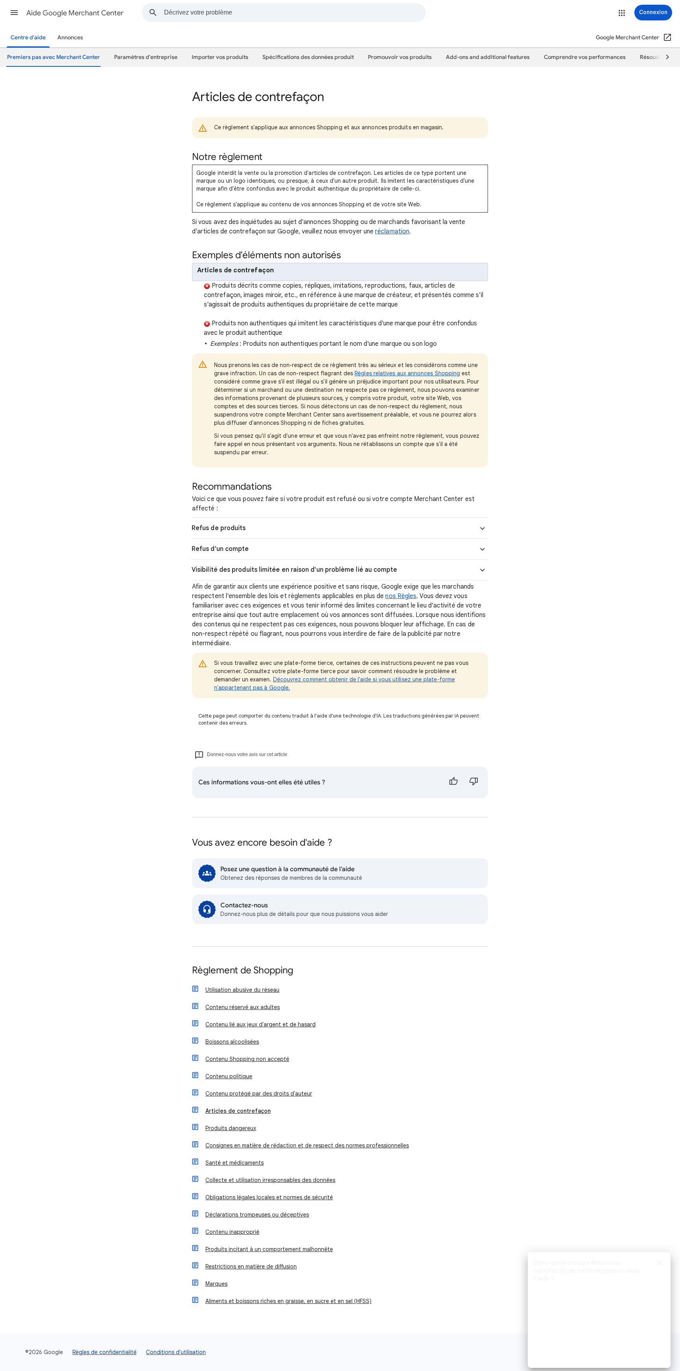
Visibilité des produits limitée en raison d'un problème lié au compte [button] (294, 570)
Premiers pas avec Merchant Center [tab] (53, 57)
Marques (216, 1283)
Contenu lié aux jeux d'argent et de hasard (260, 1024)
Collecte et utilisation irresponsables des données (270, 1180)
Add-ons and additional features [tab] (488, 57)
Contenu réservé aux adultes (242, 1007)
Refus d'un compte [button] (220, 549)
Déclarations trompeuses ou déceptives (257, 1214)
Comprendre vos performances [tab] (585, 57)
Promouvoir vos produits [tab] (400, 57)
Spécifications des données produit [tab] (308, 57)
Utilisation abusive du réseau (242, 989)
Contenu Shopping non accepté (247, 1059)
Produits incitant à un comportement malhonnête (269, 1249)
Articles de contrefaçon (238, 1110)
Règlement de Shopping (242, 970)
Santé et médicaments (234, 1162)
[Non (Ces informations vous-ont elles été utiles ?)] (474, 782)
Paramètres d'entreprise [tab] (145, 57)
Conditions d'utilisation (176, 1352)
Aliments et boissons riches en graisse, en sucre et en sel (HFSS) (288, 1301)
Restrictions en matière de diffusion (251, 1266)
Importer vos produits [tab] (220, 57)
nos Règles (400, 596)
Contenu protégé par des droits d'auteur (258, 1093)
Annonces (70, 37)
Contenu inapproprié (232, 1231)
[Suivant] (664, 57)
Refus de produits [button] (219, 528)
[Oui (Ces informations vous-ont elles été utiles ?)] (453, 782)
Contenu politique (228, 1076)
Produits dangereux (230, 1128)
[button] (14, 12)
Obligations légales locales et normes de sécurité (269, 1197)
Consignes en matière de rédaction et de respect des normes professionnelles (307, 1145)
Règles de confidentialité (104, 1352)
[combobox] (294, 13)
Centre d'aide (28, 37)
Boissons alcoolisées (232, 1041)
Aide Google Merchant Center (75, 13)
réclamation (392, 231)
